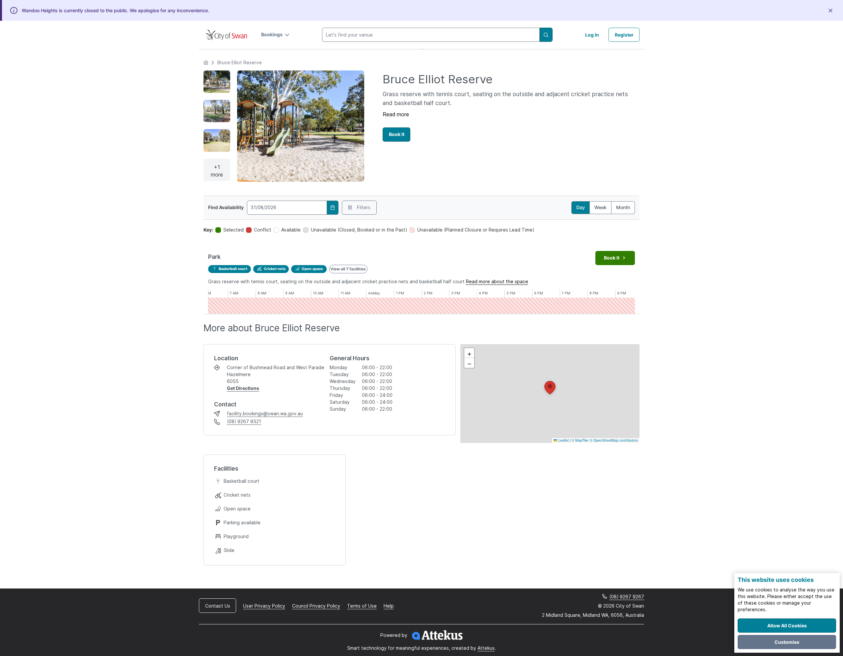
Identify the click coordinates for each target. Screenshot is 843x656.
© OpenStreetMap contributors (614, 440)
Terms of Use (362, 606)
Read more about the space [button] (497, 281)
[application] (549, 393)
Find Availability (226, 207)
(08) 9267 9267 (626, 596)
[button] (275, 34)
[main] (421, 318)
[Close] (830, 10)
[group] (421, 301)
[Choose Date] (333, 208)
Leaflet (563, 440)
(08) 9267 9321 (244, 421)
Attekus (486, 648)
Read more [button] (396, 114)
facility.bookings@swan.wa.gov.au (265, 413)
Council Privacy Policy (316, 606)
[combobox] (430, 35)
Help (389, 606)
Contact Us (217, 606)
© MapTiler (580, 440)
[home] (206, 62)
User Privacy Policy (264, 606)
